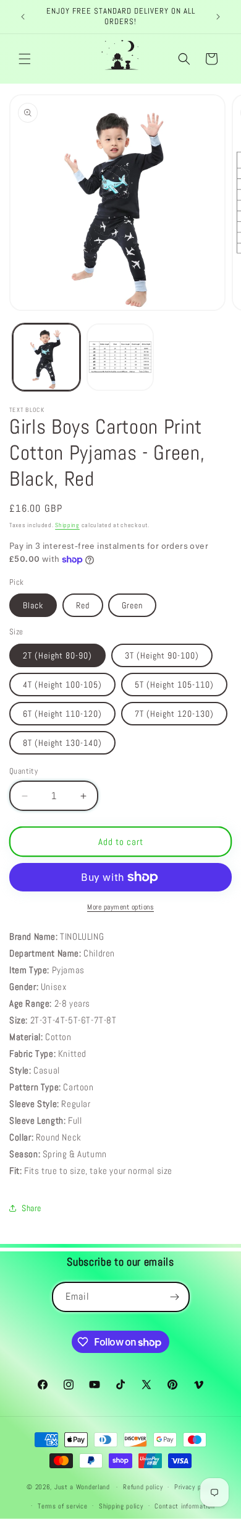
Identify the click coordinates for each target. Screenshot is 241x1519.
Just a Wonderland (82, 1486)
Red (83, 605)
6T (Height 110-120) (62, 713)
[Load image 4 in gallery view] (120, 357)
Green (132, 605)
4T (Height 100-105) (62, 684)
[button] (24, 58)
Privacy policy (194, 1486)
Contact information (184, 1506)
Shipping (67, 525)
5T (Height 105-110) (174, 684)
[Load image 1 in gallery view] (46, 357)
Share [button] (31, 1208)
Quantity (23, 771)
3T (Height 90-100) (162, 655)
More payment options (120, 907)
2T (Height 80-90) (57, 655)
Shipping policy (121, 1506)
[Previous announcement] (22, 16)
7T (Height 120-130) (174, 713)
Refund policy (143, 1486)
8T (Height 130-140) (62, 742)
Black (33, 605)
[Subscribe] (174, 1297)
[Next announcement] (218, 16)
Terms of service (62, 1506)
